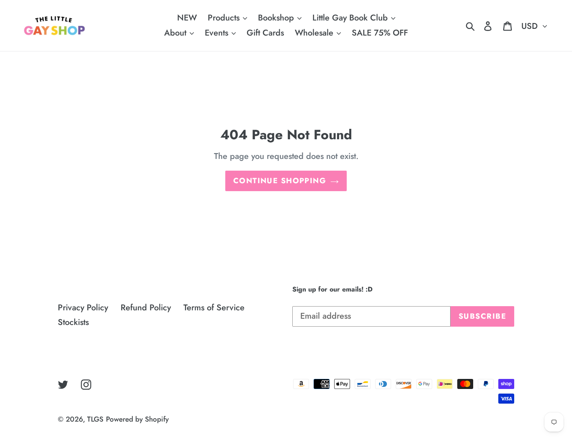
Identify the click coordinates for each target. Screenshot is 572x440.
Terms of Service (214, 308)
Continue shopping (279, 180)
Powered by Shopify (137, 419)
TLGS (95, 419)
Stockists (73, 322)
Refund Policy (146, 308)
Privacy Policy (83, 308)
